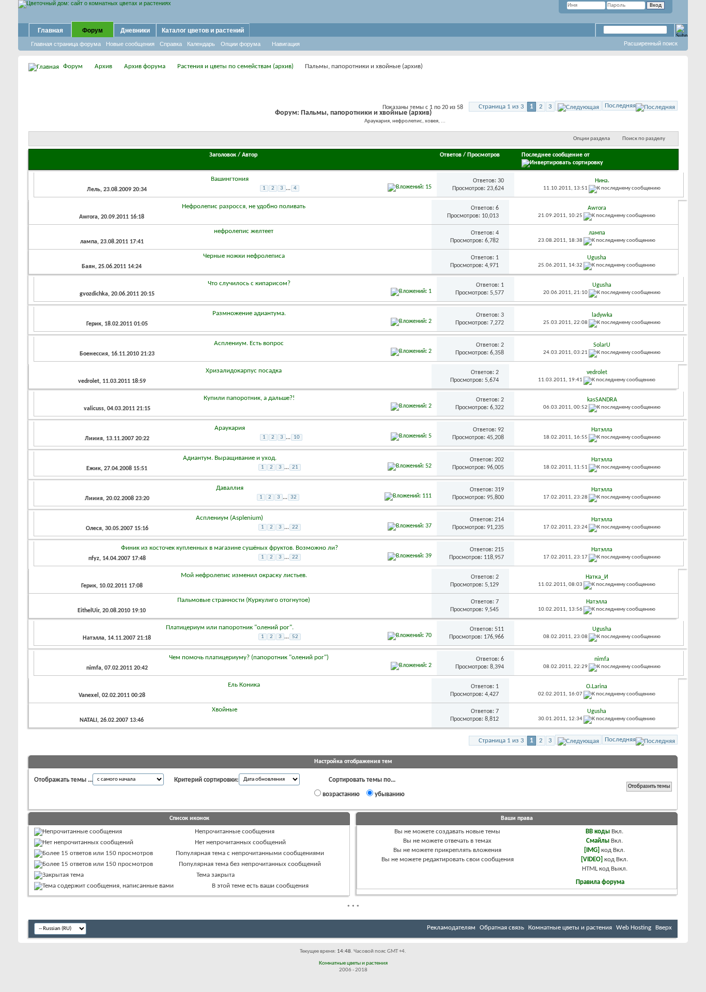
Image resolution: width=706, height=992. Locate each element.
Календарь (201, 44)
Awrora (88, 217)
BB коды (598, 831)
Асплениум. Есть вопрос (249, 343)
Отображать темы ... (63, 780)
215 (499, 550)
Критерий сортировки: (206, 780)
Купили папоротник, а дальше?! (249, 398)
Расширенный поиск (651, 43)
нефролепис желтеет (243, 231)
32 (293, 497)
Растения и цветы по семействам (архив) (235, 66)
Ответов (451, 155)
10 (297, 437)
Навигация (286, 44)
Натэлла (93, 638)
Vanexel (89, 695)
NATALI (88, 720)
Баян (88, 267)
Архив (103, 66)
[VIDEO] (592, 859)
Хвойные (224, 709)
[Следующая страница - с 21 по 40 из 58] (578, 106)
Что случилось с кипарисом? (249, 283)
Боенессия (94, 354)
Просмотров (483, 155)
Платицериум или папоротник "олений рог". (230, 627)
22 (295, 527)
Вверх (663, 927)
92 (501, 430)
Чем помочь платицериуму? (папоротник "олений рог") (249, 657)
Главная (50, 30)
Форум (92, 30)
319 (499, 490)
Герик (93, 324)
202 (499, 460)
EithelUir (88, 611)
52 (295, 637)
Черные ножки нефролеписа (244, 256)
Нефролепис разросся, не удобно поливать (243, 206)
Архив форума (144, 66)
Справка (171, 44)
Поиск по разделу (643, 139)
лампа (88, 242)
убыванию (389, 794)
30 (501, 181)
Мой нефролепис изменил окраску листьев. (244, 575)
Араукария (229, 428)
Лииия (94, 439)
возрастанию (340, 794)
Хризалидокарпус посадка (244, 370)
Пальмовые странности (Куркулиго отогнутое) (243, 600)
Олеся (94, 528)
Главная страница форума (66, 44)
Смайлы (597, 841)
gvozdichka (94, 294)
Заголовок (222, 155)
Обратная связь (502, 927)
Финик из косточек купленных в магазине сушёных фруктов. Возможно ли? (229, 548)
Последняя (620, 105)
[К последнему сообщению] (625, 188)
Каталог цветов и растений (203, 30)
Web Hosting (633, 927)
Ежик (93, 469)
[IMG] (592, 850)
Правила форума (600, 882)
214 (499, 520)
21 (295, 467)
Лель (93, 190)
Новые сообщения (130, 44)
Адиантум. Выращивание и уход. (230, 458)
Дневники (135, 30)
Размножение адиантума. (249, 313)
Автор (249, 155)
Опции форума (240, 44)
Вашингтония (230, 179)
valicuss (94, 409)
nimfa (93, 668)
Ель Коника (244, 684)
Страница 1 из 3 (501, 106)
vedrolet (88, 381)
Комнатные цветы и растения (570, 927)
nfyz (93, 558)
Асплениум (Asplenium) (229, 518)
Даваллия (229, 488)
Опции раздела (591, 139)
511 (499, 629)
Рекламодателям (451, 927)
